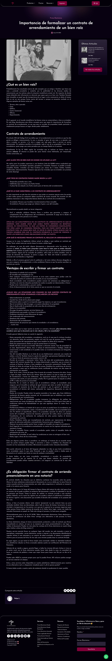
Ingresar (62, 3)
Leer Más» (90, 55)
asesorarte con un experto (22, 458)
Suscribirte (91, 649)
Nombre (79, 632)
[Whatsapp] (28, 636)
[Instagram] (11, 636)
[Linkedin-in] (15, 636)
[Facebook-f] (8, 636)
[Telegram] (25, 636)
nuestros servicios (34, 460)
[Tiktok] (18, 636)
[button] (65, 590)
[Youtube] (21, 636)
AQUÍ (17, 557)
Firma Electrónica (56, 18)
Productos (30, 3)
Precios (41, 3)
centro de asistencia (34, 568)
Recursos (49, 3)
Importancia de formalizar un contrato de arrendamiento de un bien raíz (96, 49)
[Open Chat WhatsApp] (106, 656)
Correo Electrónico (83, 640)
